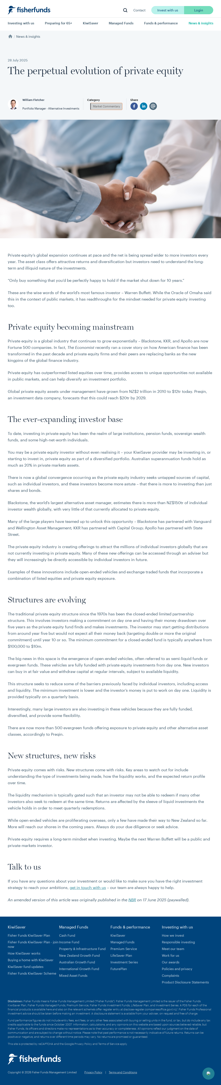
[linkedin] (143, 106)
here (49, 1009)
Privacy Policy (83, 1044)
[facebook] (134, 106)
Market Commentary (106, 106)
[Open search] (125, 10)
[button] (208, 1074)
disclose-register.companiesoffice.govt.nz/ (150, 1009)
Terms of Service (108, 1044)
